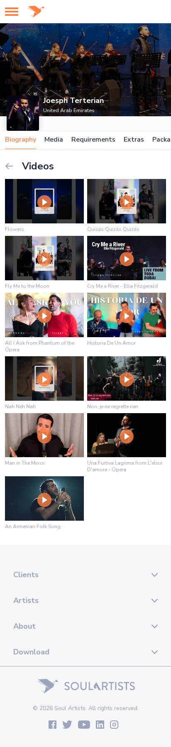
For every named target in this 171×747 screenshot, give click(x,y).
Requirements (93, 139)
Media (53, 139)
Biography (20, 139)
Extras (134, 139)
